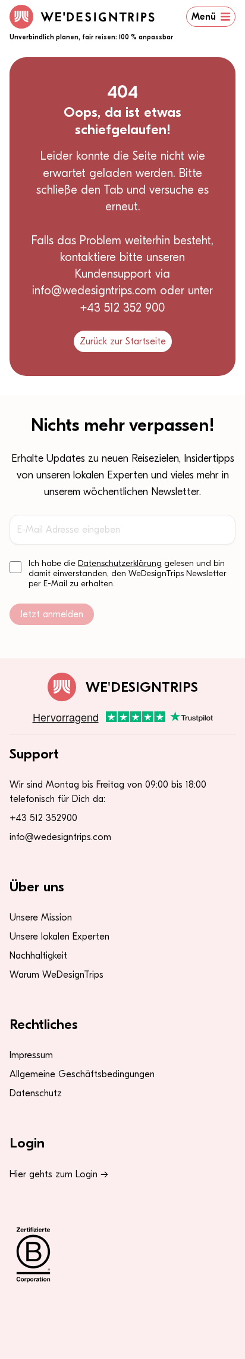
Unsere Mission (41, 917)
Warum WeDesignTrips (56, 974)
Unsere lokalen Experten (59, 936)
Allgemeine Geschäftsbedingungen (82, 1074)
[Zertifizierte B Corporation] (122, 1254)
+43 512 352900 (43, 818)
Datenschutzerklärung (120, 563)
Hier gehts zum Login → (59, 1174)
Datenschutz (36, 1093)
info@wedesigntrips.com (60, 837)
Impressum (31, 1055)
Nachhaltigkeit (38, 955)
